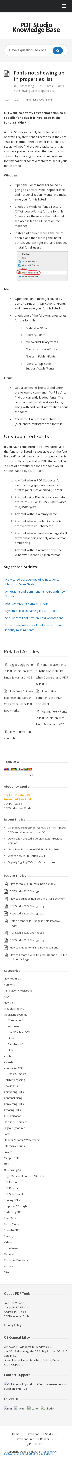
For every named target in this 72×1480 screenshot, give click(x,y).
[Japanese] (22, 769)
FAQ (6, 996)
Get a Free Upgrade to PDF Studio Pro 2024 (33, 849)
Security (9, 1236)
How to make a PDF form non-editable (33, 884)
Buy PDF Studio (13, 803)
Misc (6, 1272)
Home (15, 1434)
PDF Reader (11, 1188)
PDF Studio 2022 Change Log (27, 906)
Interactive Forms (14, 1146)
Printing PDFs (12, 1200)
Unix (10, 1050)
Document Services (15, 1122)
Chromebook (16, 1020)
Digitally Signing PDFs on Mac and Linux (31, 862)
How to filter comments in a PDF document (49, 697)
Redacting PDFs (13, 1212)
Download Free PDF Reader (32, 1439)
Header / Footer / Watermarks (22, 1140)
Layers (8, 1152)
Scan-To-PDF (11, 1230)
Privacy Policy (13, 1325)
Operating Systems (15, 1014)
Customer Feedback (16, 1260)
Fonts (49, 86)
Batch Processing (14, 1080)
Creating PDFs (12, 1110)
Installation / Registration (19, 990)
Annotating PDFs (31, 86)
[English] (6, 769)
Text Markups (12, 1218)
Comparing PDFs (14, 1092)
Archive (8, 1266)
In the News (11, 1248)
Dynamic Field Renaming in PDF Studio (31, 611)
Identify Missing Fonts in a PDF (26, 603)
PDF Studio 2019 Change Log (27, 940)
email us (21, 1388)
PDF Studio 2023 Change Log (27, 891)
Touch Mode (11, 1224)
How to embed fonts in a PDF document (34, 947)
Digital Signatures (14, 1128)
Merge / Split (11, 1158)
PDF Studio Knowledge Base (36, 27)
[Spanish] (30, 769)
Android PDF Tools (15, 1312)
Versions (9, 984)
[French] (10, 769)
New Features (12, 978)
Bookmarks (11, 1086)
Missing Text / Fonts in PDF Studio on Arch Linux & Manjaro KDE (51, 718)
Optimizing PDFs (13, 1170)
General (9, 1254)
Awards (8, 1062)
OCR (6, 1164)
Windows (13, 1026)
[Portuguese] (26, 769)
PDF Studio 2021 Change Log (27, 913)
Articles (8, 1056)
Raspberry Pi (16, 1044)
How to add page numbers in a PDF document (37, 898)
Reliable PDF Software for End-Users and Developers (30, 1452)
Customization (12, 1116)
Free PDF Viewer (14, 1303)
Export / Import (17, 1074)
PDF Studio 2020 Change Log (27, 932)
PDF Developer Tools (16, 1316)
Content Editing (13, 1098)
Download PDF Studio (40, 1434)
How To (8, 1002)
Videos (8, 1242)
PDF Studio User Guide (17, 808)
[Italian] (18, 769)
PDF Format (11, 1182)
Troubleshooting (14, 1008)
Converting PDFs (14, 1104)
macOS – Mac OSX (19, 1032)
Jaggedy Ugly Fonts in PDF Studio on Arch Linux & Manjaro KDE (19, 671)
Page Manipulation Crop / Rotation (25, 1176)
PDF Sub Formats (14, 1194)
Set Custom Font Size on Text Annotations (34, 618)
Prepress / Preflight (16, 1206)
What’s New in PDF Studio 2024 (26, 856)
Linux (11, 1038)
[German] (14, 769)
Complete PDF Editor (16, 1307)
